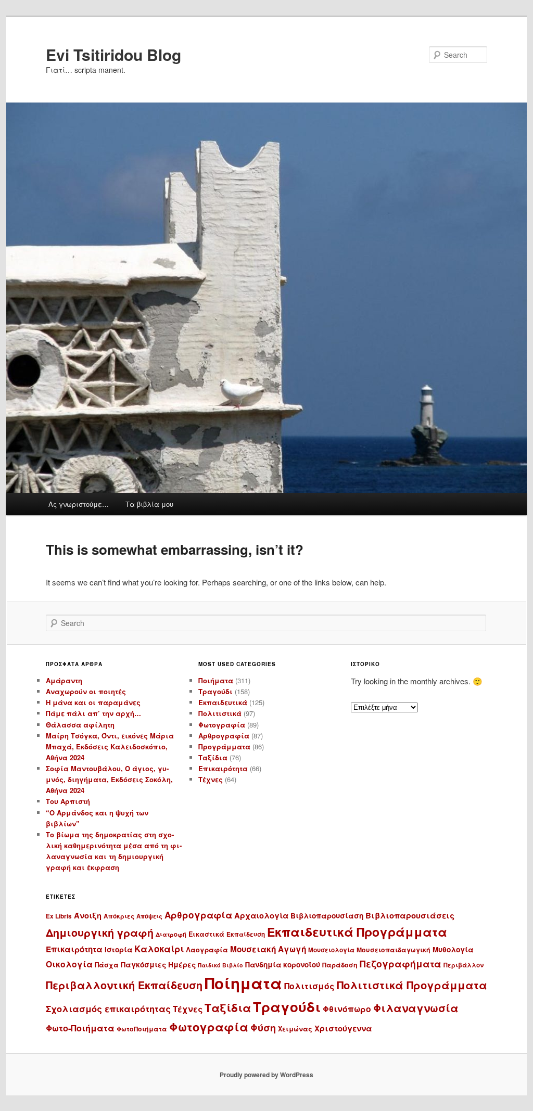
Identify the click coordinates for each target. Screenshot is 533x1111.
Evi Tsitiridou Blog (113, 54)
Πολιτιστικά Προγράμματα (412, 984)
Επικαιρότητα (223, 768)
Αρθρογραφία (223, 735)
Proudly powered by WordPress (266, 1074)
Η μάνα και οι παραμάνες (93, 702)
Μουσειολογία (331, 950)
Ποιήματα (215, 680)
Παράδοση (340, 964)
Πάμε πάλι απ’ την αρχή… (93, 713)
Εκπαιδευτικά (222, 702)
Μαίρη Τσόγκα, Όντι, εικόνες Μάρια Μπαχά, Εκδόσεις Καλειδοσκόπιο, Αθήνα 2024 (110, 746)
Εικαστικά (206, 934)
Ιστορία (118, 949)
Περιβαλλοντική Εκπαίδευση (124, 985)
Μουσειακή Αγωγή (268, 949)
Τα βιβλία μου (149, 504)
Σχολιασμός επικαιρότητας (108, 1008)
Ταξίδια (212, 757)
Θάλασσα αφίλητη (80, 725)
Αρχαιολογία (261, 915)
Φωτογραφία (221, 725)
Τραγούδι (215, 691)
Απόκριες (119, 916)
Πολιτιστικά (220, 713)
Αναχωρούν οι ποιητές (86, 691)
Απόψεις (149, 916)
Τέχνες (210, 779)
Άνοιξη (87, 915)
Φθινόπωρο (347, 1009)
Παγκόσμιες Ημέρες (158, 964)
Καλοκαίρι (159, 948)
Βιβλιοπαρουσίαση (326, 916)
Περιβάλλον (463, 965)
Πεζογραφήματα (400, 963)
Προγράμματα (224, 746)
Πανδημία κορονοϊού (282, 964)
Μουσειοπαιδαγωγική (393, 949)
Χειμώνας (295, 1028)
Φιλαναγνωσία (416, 1007)
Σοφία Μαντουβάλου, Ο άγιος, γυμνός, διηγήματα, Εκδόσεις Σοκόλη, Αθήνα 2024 (109, 779)
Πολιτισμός (309, 986)
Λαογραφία (207, 949)
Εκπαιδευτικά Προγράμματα (357, 931)
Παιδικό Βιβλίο (220, 965)
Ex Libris (59, 916)
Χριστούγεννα (343, 1028)
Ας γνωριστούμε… (78, 504)
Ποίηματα (243, 983)
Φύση (263, 1027)
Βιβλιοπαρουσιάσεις (409, 915)
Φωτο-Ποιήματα (80, 1028)
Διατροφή (171, 934)
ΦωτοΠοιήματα (142, 1028)
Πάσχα (107, 964)
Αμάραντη (64, 680)
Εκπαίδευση (245, 934)
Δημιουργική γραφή (100, 932)
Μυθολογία (453, 949)
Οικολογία (69, 964)
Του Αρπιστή (68, 801)
